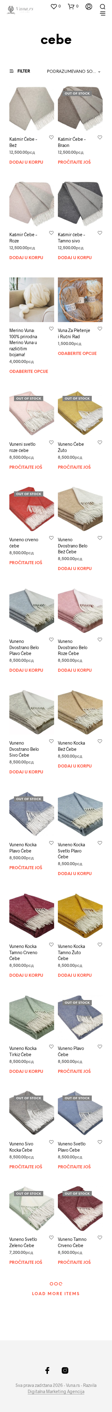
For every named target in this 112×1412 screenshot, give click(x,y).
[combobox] (75, 72)
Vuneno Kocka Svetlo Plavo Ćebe (71, 850)
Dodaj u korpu (26, 162)
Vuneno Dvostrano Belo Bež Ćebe (72, 545)
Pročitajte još (74, 162)
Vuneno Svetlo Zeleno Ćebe (23, 1242)
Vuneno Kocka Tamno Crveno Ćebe (23, 952)
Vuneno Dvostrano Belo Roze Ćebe (72, 647)
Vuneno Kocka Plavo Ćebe (22, 847)
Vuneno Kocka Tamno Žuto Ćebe (71, 952)
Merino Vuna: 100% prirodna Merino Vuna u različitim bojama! (23, 342)
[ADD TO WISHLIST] (51, 137)
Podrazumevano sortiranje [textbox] (75, 72)
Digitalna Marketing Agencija (56, 1391)
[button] (55, 6)
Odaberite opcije (28, 372)
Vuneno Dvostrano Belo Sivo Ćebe (24, 749)
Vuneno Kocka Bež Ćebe (71, 746)
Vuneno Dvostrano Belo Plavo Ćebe (24, 647)
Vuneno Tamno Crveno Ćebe (72, 1242)
